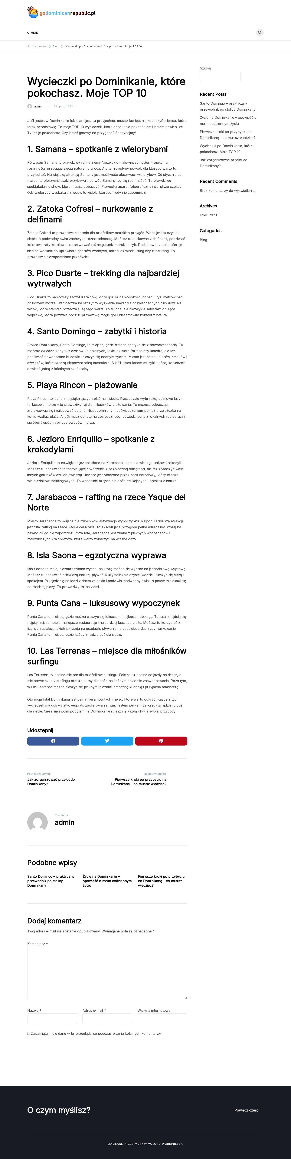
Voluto (154, 1143)
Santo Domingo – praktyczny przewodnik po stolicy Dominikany (51, 880)
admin (38, 106)
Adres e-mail (94, 1010)
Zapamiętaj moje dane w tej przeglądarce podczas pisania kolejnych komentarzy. (96, 1033)
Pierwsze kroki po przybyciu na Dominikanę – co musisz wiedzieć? (161, 880)
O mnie (32, 32)
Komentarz (37, 944)
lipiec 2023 (208, 215)
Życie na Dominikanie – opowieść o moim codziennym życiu (107, 880)
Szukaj (205, 68)
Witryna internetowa (154, 1010)
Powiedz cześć (247, 1110)
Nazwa (34, 1010)
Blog (33, 68)
